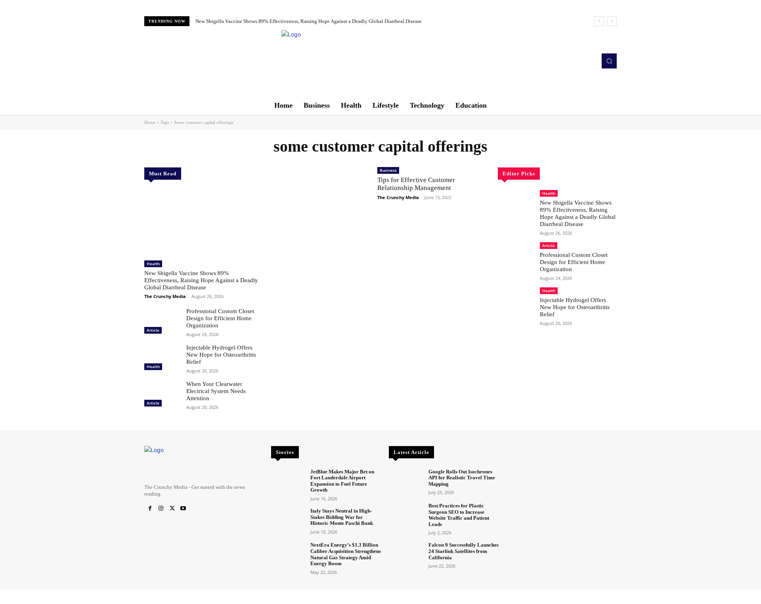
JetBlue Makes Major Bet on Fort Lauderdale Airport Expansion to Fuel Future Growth (342, 481)
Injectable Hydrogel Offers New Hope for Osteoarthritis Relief (221, 354)
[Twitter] (172, 508)
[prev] (599, 21)
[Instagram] (160, 508)
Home (149, 122)
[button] (609, 60)
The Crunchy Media (165, 296)
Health (153, 263)
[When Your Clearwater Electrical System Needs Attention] (162, 394)
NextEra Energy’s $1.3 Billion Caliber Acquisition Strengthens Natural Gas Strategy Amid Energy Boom (345, 554)
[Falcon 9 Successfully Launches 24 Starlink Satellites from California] (405, 555)
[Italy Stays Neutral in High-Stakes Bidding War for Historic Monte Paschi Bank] (287, 521)
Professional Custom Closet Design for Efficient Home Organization (220, 318)
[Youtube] (183, 508)
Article (153, 330)
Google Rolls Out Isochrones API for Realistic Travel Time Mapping (461, 478)
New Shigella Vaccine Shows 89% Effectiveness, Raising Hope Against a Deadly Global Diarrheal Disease (308, 21)
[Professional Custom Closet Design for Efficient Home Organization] (162, 322)
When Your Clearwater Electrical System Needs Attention (216, 391)
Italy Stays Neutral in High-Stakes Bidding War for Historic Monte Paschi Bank (341, 517)
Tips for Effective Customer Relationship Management (416, 184)
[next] (612, 21)
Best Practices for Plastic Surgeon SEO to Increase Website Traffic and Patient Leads (458, 515)
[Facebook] (149, 508)
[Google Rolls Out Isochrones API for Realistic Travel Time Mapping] (405, 482)
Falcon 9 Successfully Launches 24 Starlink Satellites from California (463, 551)
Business (388, 170)
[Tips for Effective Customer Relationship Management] (320, 196)
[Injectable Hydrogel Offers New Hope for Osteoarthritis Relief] (162, 358)
